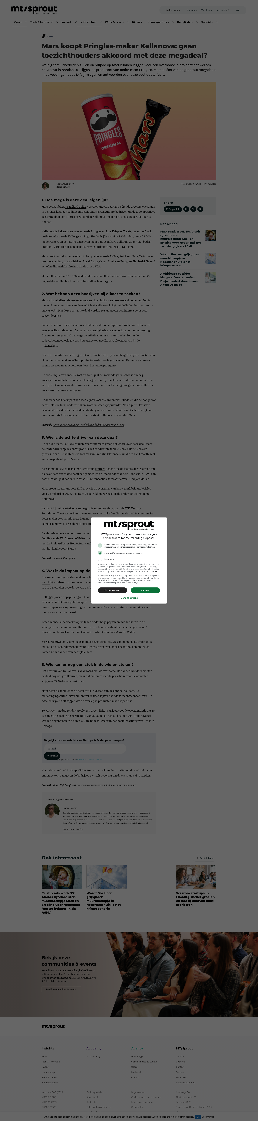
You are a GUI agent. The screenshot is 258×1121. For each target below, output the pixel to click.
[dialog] (129, 560)
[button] (129, 559)
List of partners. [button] (152, 571)
